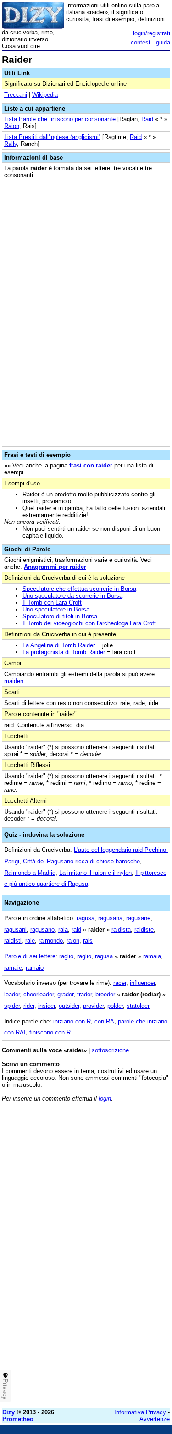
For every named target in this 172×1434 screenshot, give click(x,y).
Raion (11, 125)
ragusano (42, 929)
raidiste (144, 929)
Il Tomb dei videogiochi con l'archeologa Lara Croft (89, 623)
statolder (138, 1005)
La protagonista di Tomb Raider (63, 652)
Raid (147, 119)
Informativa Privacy (140, 1412)
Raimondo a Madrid (29, 872)
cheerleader (38, 994)
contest (140, 42)
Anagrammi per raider (55, 566)
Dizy (8, 1412)
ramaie (13, 967)
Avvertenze (154, 1419)
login (105, 1098)
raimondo (51, 940)
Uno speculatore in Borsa (55, 609)
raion (73, 940)
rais (88, 940)
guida (163, 42)
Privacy (5, 1389)
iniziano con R (72, 1021)
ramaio (35, 967)
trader (84, 994)
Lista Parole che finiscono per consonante (60, 119)
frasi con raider (90, 465)
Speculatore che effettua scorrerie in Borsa (79, 588)
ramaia (152, 956)
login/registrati (151, 33)
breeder (105, 994)
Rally (10, 143)
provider (93, 1005)
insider (46, 1005)
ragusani (15, 929)
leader (12, 994)
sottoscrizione (110, 1050)
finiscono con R (50, 1032)
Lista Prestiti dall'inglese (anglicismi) (52, 136)
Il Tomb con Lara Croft (52, 602)
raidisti (13, 940)
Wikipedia (45, 94)
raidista (121, 929)
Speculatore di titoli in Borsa (59, 616)
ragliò (66, 956)
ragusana (110, 918)
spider (12, 1005)
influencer (142, 982)
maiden (13, 681)
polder (115, 1005)
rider (28, 1005)
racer (119, 982)
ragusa (85, 918)
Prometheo (17, 1419)
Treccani (15, 94)
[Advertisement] (86, 1315)
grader (65, 994)
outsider (69, 1005)
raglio (84, 956)
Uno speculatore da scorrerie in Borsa (72, 595)
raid (76, 929)
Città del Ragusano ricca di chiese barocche (81, 861)
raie (30, 940)
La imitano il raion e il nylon (95, 872)
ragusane (138, 918)
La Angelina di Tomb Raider (58, 645)
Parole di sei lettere (29, 956)
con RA (104, 1021)
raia (63, 929)
